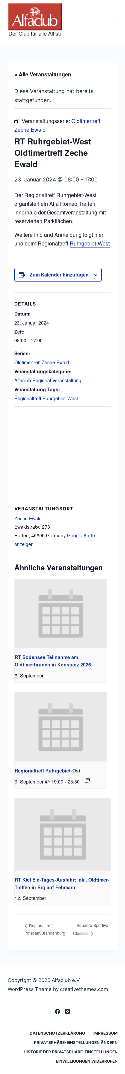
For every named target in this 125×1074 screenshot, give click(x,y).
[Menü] (115, 20)
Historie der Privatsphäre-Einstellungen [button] (71, 1051)
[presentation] (61, 613)
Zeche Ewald (28, 518)
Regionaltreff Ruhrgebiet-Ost (47, 770)
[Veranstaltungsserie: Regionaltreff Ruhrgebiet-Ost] (87, 780)
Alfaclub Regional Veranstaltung (47, 380)
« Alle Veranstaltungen (42, 74)
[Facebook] (57, 1011)
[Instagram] (67, 1011)
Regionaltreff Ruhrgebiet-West (46, 398)
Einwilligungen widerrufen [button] (87, 1061)
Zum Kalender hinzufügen (59, 274)
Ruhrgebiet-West (90, 243)
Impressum (105, 1033)
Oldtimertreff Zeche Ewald (41, 362)
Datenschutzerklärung (57, 1033)
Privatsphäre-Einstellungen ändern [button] (76, 1042)
